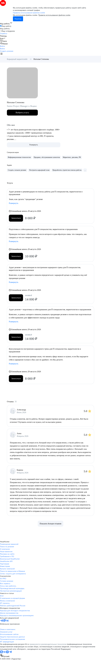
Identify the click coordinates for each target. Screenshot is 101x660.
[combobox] (4, 656)
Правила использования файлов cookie (54, 15)
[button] (2, 46)
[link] (3, 41)
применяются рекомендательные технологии (48, 644)
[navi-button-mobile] (1, 54)
